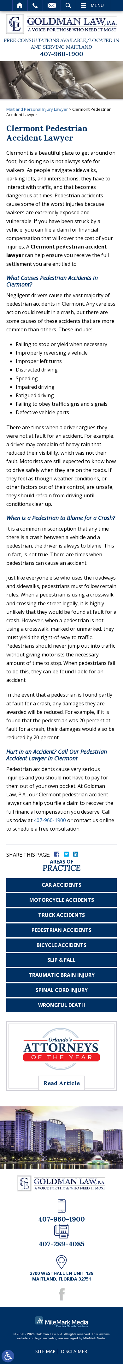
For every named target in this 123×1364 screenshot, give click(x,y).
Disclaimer (74, 1351)
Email (52, 5)
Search (68, 5)
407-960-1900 (61, 54)
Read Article (62, 1083)
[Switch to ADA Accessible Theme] (8, 1356)
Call (35, 5)
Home (20, 5)
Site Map (45, 1351)
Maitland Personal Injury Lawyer (37, 109)
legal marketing (46, 1338)
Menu (97, 5)
